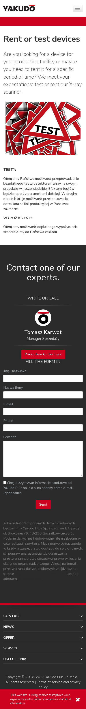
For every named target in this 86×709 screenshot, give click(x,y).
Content (9, 437)
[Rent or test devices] (43, 128)
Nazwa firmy (13, 387)
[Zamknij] (78, 699)
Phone (8, 420)
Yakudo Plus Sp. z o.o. (61, 677)
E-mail (8, 404)
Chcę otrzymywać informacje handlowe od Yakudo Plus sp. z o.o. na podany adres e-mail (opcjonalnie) (38, 487)
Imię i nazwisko (14, 371)
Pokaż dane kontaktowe (43, 354)
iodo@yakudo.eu (31, 578)
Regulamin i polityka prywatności (40, 573)
